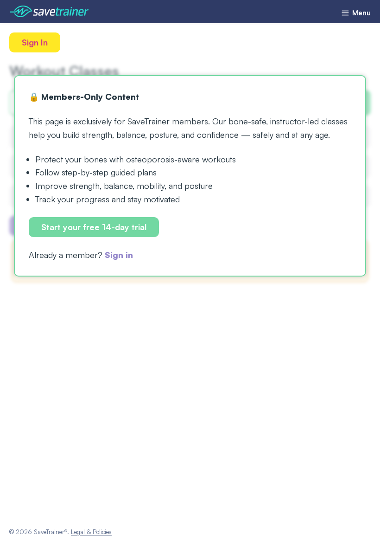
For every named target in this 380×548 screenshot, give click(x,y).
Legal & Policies (91, 531)
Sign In (35, 42)
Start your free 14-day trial (93, 227)
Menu (360, 12)
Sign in (119, 255)
